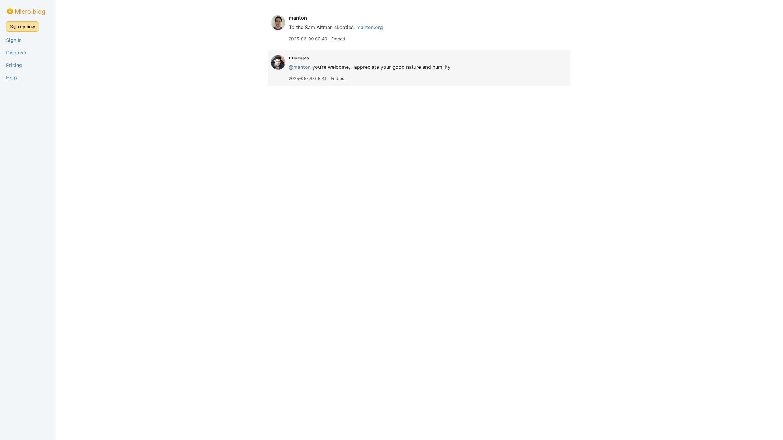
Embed (338, 38)
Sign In (14, 40)
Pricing (14, 65)
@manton (300, 67)
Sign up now (22, 26)
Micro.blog (30, 11)
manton (298, 18)
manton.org (369, 27)
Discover (16, 53)
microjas (299, 57)
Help (11, 78)
